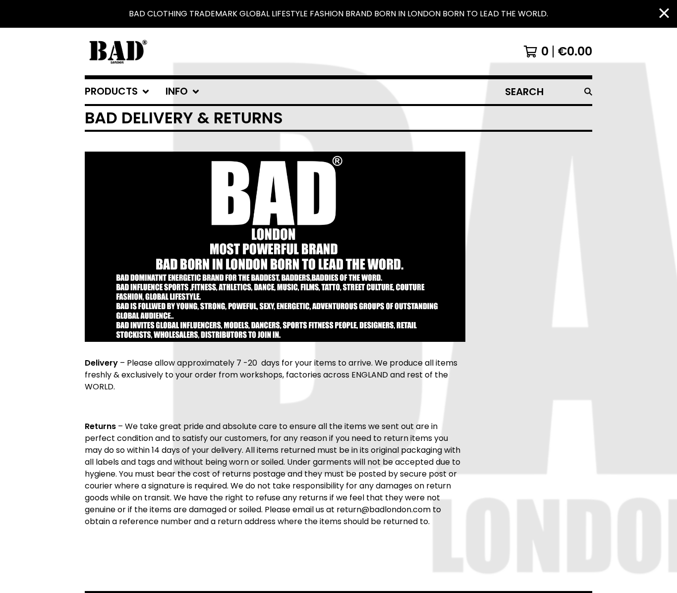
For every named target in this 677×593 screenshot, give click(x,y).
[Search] (588, 91)
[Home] (117, 51)
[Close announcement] (664, 14)
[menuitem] (117, 91)
